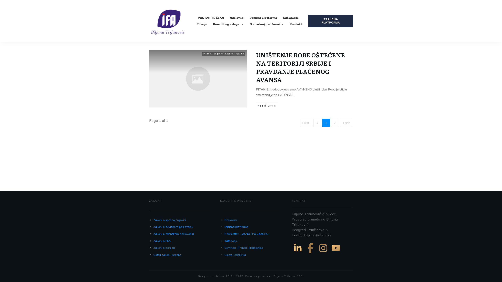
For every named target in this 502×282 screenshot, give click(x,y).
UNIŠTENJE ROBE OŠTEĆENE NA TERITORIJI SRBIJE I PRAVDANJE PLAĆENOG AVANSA (300, 67)
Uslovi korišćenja (235, 255)
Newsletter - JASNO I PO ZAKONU (246, 234)
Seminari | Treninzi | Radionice (244, 247)
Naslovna (231, 220)
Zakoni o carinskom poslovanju (173, 234)
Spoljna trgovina (234, 53)
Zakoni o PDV (162, 241)
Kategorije (231, 241)
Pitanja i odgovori (213, 53)
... (294, 95)
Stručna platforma (236, 227)
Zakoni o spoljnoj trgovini (169, 220)
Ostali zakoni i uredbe (167, 255)
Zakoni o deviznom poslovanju (173, 227)
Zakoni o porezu (164, 247)
